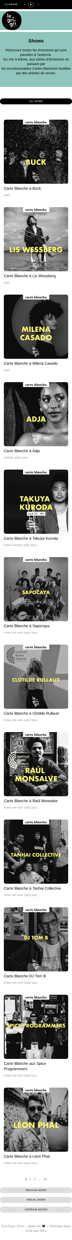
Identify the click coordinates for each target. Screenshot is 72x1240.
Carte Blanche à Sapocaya (26, 626)
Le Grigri (11, 4)
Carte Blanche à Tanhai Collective (32, 888)
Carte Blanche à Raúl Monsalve (31, 801)
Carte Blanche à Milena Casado (31, 363)
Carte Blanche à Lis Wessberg (30, 276)
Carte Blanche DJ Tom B (25, 976)
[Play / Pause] (31, 4)
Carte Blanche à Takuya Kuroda (31, 538)
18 (45, 1179)
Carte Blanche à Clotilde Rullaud (31, 713)
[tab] (36, 101)
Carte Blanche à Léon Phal (27, 1156)
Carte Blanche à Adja (22, 451)
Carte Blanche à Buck (22, 188)
